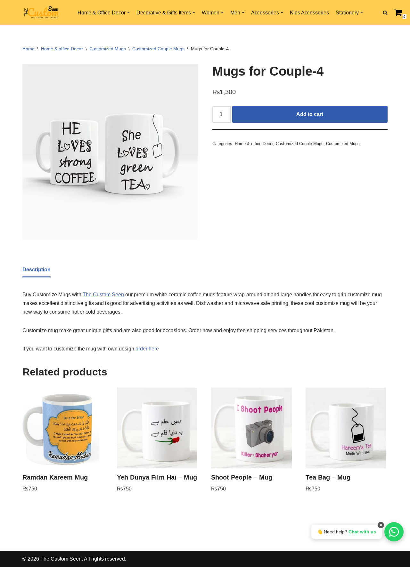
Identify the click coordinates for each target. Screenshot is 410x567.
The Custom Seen (103, 294)
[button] (128, 12)
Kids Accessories (309, 12)
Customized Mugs (107, 48)
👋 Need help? (346, 531)
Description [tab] (36, 269)
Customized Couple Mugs (158, 48)
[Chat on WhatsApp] (394, 531)
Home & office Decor (62, 48)
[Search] (385, 12)
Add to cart (309, 114)
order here (147, 348)
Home (28, 48)
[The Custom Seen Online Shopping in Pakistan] (41, 13)
